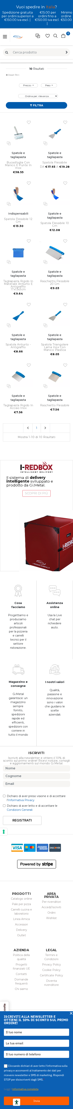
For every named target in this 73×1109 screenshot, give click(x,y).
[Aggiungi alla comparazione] (9, 143)
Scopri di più (36, 493)
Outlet (21, 935)
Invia (36, 1101)
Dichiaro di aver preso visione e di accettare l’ (36, 798)
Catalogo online (21, 898)
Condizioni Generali (20, 810)
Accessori (21, 924)
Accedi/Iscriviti (51, 907)
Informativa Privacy (21, 800)
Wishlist (51, 918)
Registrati (22, 820)
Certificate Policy (51, 975)
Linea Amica (21, 919)
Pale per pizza (21, 904)
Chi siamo (21, 989)
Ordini (51, 912)
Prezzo (27, 85)
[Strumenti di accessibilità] (16, 1102)
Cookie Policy (51, 970)
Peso (48, 85)
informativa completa (25, 1089)
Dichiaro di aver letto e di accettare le (32, 808)
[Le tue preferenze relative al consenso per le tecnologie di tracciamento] (3, 831)
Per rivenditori (51, 902)
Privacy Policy (51, 964)
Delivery (21, 930)
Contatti (21, 974)
